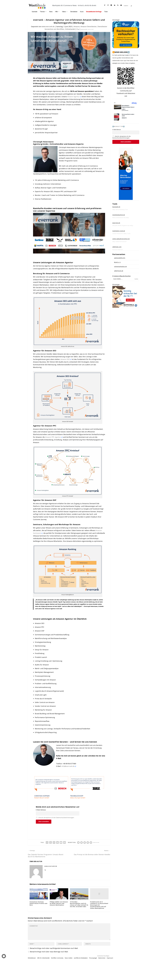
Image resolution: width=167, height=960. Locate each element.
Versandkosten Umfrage (94, 12)
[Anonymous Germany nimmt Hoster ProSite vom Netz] (39, 893)
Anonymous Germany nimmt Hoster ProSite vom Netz (38, 903)
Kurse (81, 12)
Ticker (106, 12)
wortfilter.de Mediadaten (81, 958)
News (50, 12)
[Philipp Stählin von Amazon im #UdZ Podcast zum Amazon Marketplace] (59, 893)
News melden (68, 958)
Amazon (77, 26)
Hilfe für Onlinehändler (43, 958)
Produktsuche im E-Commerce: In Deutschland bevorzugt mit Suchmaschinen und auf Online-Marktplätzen (99, 905)
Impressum (110, 958)
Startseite (34, 12)
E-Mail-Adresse (41, 810)
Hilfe (56, 12)
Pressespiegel (93, 958)
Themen (42, 12)
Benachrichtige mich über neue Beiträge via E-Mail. (49, 952)
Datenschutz (101, 958)
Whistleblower (32, 958)
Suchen (136, 279)
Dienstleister (73, 12)
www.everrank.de (48, 26)
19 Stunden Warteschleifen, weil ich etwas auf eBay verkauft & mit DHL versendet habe (79, 904)
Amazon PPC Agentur (53, 437)
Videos (64, 12)
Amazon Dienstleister (89, 26)
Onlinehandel (70, 29)
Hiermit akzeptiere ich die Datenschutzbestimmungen (56, 817)
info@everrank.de (68, 766)
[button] (4, 956)
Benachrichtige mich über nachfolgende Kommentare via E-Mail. (54, 948)
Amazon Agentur (73, 97)
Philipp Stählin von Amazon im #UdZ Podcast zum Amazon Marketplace (59, 903)
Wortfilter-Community (57, 958)
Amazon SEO (65, 359)
